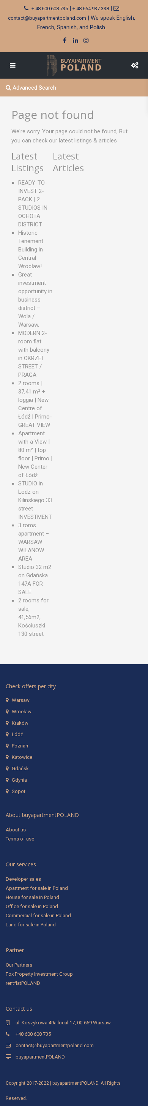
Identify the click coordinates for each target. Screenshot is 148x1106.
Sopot (18, 791)
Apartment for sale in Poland (37, 888)
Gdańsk (20, 768)
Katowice (22, 757)
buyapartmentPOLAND (40, 1057)
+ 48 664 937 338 (90, 8)
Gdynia (19, 780)
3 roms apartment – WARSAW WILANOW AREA (33, 542)
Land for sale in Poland (31, 924)
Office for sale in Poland (32, 906)
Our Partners (19, 965)
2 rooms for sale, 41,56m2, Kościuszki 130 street (33, 617)
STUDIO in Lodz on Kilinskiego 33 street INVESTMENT (35, 500)
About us (16, 830)
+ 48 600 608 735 (49, 8)
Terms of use (20, 839)
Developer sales (23, 879)
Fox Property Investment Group (39, 974)
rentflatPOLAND (23, 983)
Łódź (17, 734)
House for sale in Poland (32, 897)
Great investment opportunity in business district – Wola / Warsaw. (35, 299)
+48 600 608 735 (33, 1034)
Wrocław (21, 711)
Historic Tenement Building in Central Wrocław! (30, 249)
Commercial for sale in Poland (38, 915)
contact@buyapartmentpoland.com (47, 18)
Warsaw (21, 700)
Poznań (20, 746)
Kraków (20, 723)
